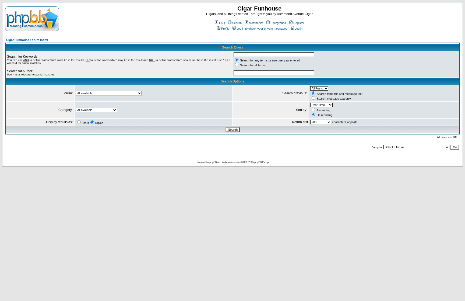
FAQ (222, 23)
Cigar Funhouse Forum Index (27, 39)
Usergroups (278, 23)
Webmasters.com (230, 162)
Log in (298, 28)
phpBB (213, 162)
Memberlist (256, 23)
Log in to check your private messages (262, 28)
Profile (225, 28)
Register (298, 23)
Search (237, 23)
